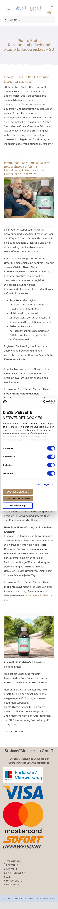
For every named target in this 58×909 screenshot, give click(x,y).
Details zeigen (42, 484)
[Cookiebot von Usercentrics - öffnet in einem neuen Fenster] (43, 402)
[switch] (51, 457)
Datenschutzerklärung (45, 898)
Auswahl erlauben (18, 498)
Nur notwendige (18, 505)
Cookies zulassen (18, 492)
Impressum (32, 898)
